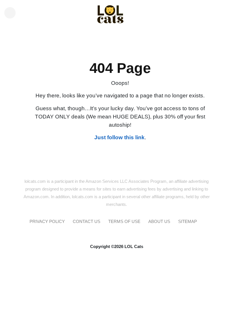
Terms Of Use (124, 221)
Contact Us (86, 221)
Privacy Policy (47, 221)
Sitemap (187, 221)
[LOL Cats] (116, 9)
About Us (159, 221)
